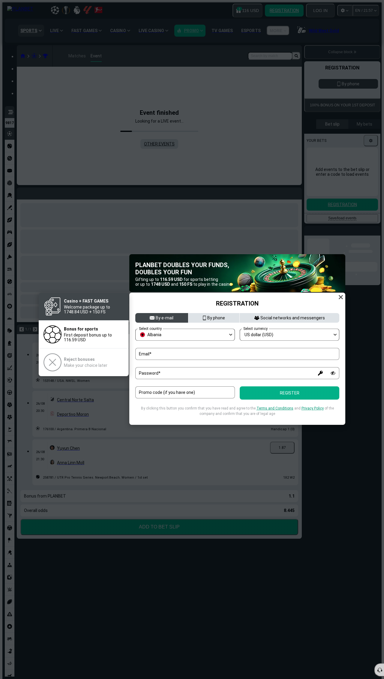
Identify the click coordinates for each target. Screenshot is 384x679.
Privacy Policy (313, 408)
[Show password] (333, 373)
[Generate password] (320, 373)
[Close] (340, 297)
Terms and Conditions (274, 408)
